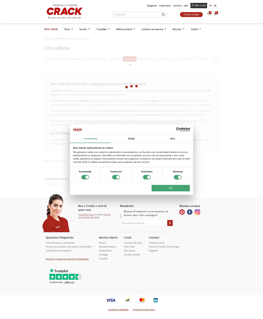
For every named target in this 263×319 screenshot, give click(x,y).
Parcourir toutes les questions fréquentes (67, 259)
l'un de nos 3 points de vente (94, 216)
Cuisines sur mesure (152, 29)
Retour (102, 242)
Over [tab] (172, 139)
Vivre (67, 29)
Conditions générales (118, 309)
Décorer (177, 29)
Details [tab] (131, 139)
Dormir (83, 29)
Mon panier (129, 250)
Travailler (101, 29)
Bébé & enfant (124, 29)
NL (215, 5)
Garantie (103, 258)
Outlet (194, 29)
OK (170, 188)
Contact (177, 5)
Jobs (186, 5)
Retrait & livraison (107, 246)
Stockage (103, 254)
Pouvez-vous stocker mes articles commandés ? (69, 246)
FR (210, 5)
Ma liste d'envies (132, 254)
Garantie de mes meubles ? (59, 250)
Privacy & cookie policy (144, 309)
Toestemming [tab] (90, 139)
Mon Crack (200, 5)
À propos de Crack (133, 242)
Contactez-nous (86, 214)
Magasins (152, 5)
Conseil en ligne (191, 14)
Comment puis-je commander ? (61, 242)
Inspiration (165, 5)
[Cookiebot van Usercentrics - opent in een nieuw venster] (178, 129)
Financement (105, 250)
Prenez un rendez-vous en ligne (164, 246)
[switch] (116, 177)
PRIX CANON (51, 29)
